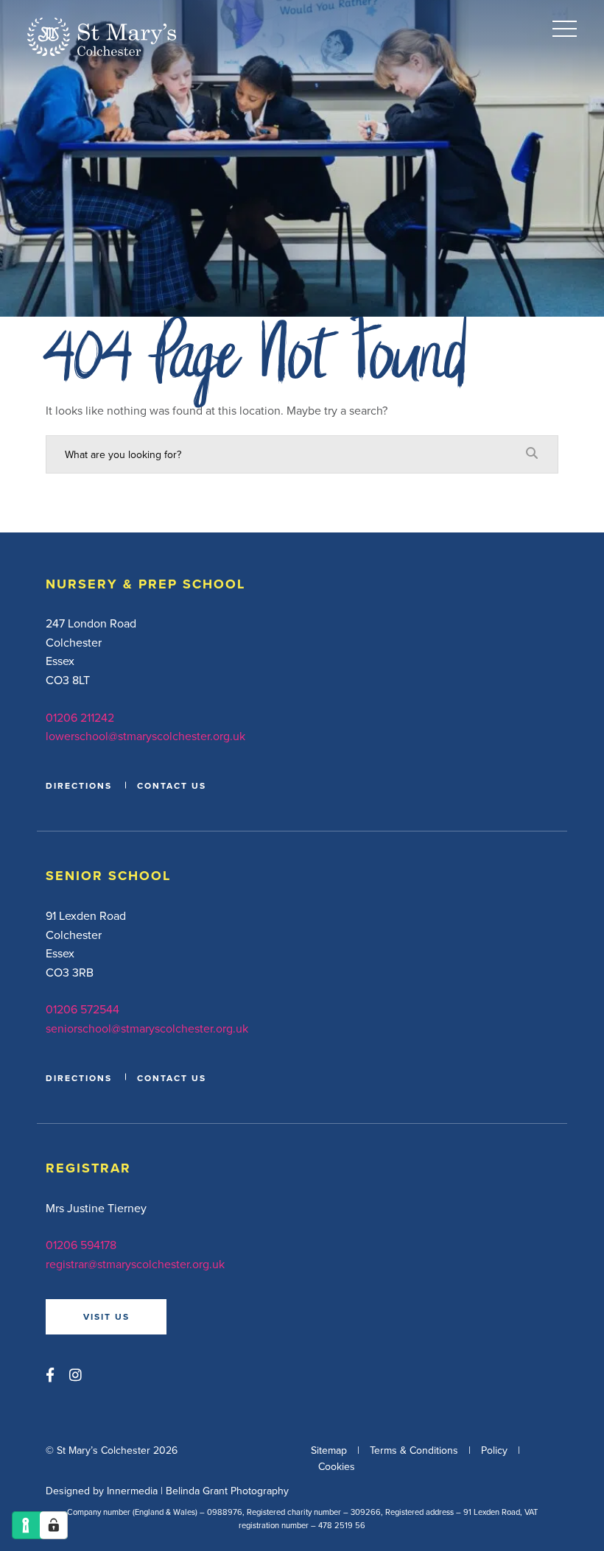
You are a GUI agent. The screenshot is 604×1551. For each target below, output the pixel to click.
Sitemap (329, 1450)
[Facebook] (50, 1375)
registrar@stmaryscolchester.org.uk (135, 1264)
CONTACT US (171, 785)
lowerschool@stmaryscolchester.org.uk (145, 736)
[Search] (532, 453)
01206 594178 (81, 1245)
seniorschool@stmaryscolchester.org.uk (147, 1028)
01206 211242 (80, 717)
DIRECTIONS (79, 785)
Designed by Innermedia (102, 1490)
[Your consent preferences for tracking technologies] (54, 1525)
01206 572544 (82, 1009)
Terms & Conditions (414, 1450)
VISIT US (106, 1316)
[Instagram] (75, 1375)
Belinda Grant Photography (227, 1490)
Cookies (336, 1466)
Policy (494, 1450)
